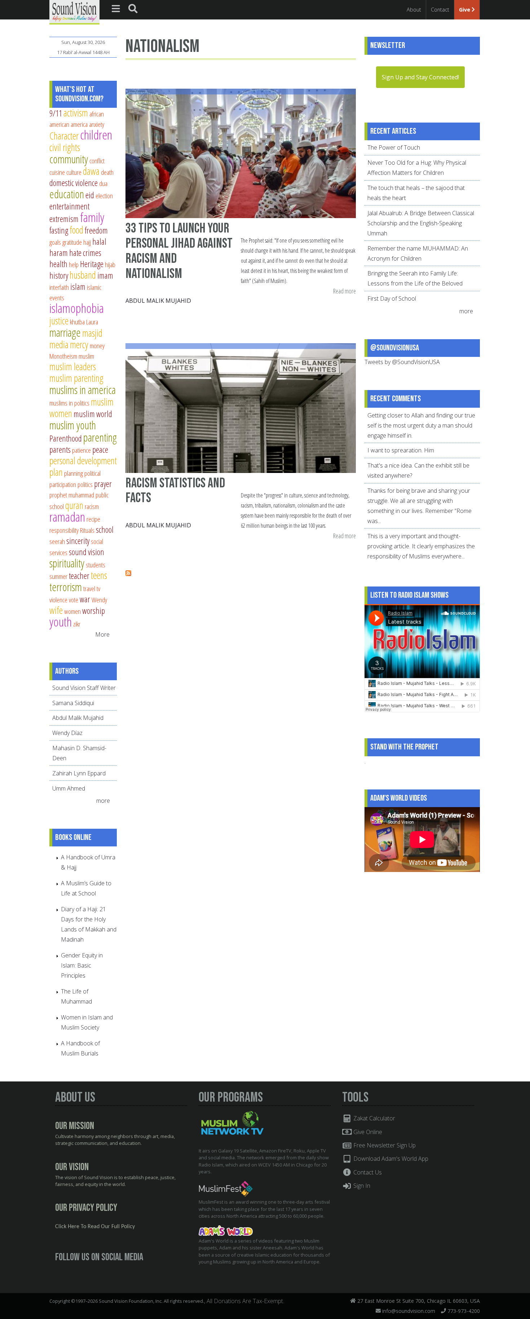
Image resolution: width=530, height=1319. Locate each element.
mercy (79, 344)
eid (89, 195)
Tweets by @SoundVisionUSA (402, 362)
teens (99, 575)
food (76, 229)
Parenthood (65, 438)
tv (98, 588)
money (97, 345)
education (66, 194)
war (85, 599)
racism (92, 506)
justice (59, 320)
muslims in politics (69, 403)
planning (73, 473)
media (59, 344)
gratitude (72, 242)
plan (56, 472)
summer (58, 576)
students (95, 565)
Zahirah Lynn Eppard (79, 773)
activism (75, 112)
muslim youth (72, 425)
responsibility (64, 530)
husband (83, 275)
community (68, 159)
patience (81, 450)
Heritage (91, 264)
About (414, 9)
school (105, 529)
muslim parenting (76, 378)
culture (73, 172)
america (79, 124)
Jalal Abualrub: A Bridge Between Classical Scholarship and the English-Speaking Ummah (420, 223)
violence (58, 600)
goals (55, 242)
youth (60, 621)
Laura (92, 322)
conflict (97, 160)
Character (64, 135)
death (107, 172)
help (74, 264)
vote (73, 600)
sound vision (86, 552)
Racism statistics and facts (175, 490)
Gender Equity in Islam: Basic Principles (82, 965)
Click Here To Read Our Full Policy (95, 1227)
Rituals (87, 530)
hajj (87, 242)
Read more (344, 291)
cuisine (57, 172)
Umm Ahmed (68, 788)
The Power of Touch (393, 147)
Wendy (99, 600)
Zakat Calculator (373, 1118)
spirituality (66, 563)
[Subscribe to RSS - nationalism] (128, 574)
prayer (103, 484)
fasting (58, 230)
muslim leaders (72, 366)
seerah (57, 541)
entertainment (69, 206)
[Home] (74, 11)
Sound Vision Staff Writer (84, 688)
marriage (65, 332)
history (58, 275)
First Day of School (391, 298)
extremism (64, 219)
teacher (79, 575)
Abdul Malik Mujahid (158, 301)
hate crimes (85, 252)
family (92, 217)
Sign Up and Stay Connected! (420, 77)
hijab (110, 264)
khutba (77, 322)
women (72, 611)
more (103, 801)
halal (99, 241)
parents (60, 449)
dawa (91, 171)
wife (56, 610)
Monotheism (63, 356)
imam (105, 275)
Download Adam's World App (390, 1159)
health (58, 264)
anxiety (96, 124)
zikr (76, 624)
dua (103, 183)
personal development (83, 460)
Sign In (361, 1186)
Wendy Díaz (67, 733)
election (104, 195)
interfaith (59, 287)
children (96, 134)
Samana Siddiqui (73, 703)
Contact (440, 9)
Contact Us (367, 1172)
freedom (96, 230)
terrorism (65, 586)
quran (74, 505)
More (102, 634)
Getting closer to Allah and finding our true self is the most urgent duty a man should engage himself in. (421, 425)
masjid (92, 333)
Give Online (367, 1132)
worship (93, 610)
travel (89, 588)
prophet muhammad (71, 495)
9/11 (55, 113)
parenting (100, 437)
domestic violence (73, 183)
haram (58, 252)
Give (465, 9)
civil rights (64, 147)
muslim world (93, 414)
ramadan (67, 516)
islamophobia (76, 308)
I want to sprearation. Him (400, 450)
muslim (86, 356)
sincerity (77, 540)
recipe (93, 519)
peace (100, 449)
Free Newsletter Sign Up (384, 1145)
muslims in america (82, 389)
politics (85, 484)
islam (77, 286)
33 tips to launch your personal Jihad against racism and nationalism (179, 251)
